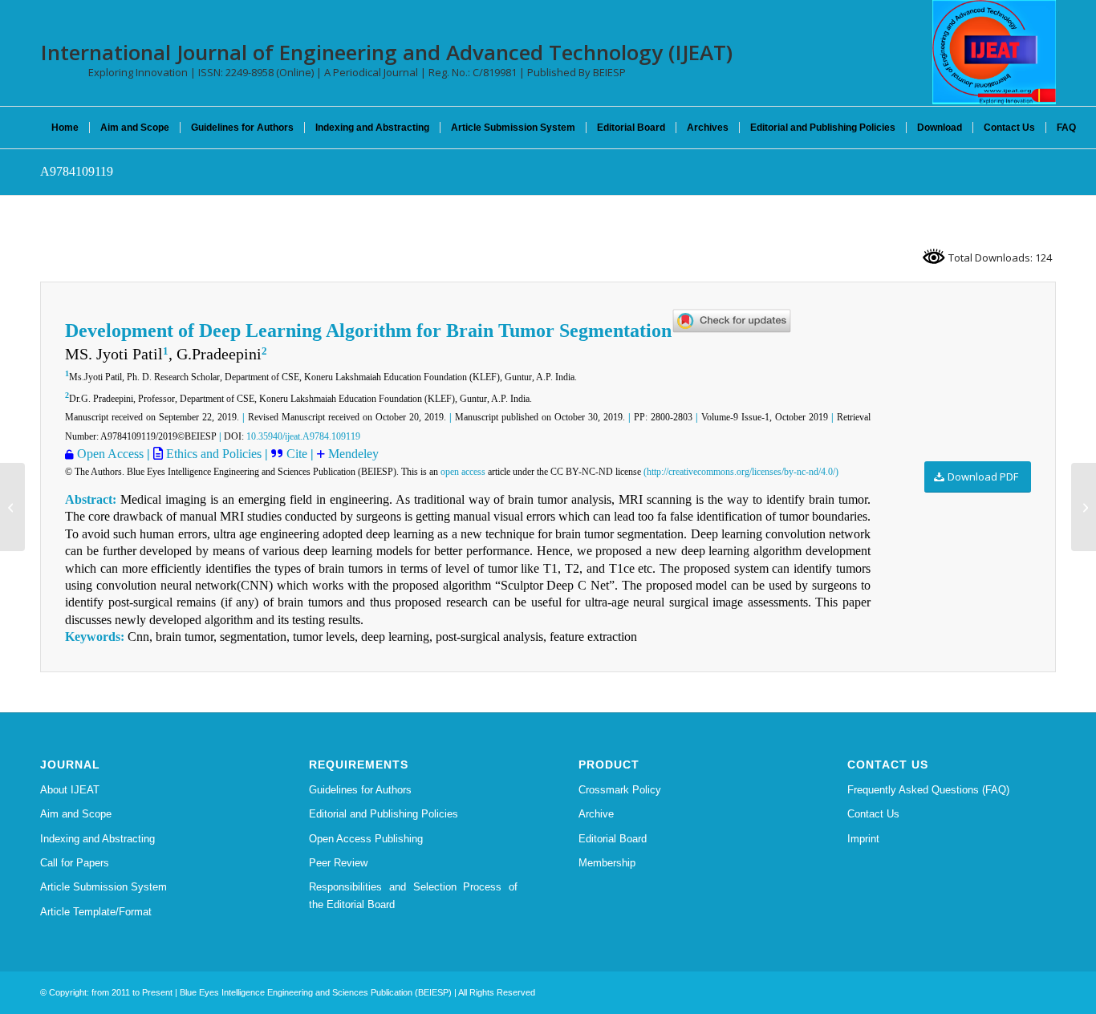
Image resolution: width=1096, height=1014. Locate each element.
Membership (606, 863)
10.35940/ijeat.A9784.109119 (303, 436)
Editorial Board (612, 839)
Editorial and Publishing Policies (383, 814)
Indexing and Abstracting (97, 839)
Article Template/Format (96, 912)
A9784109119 (76, 171)
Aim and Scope (76, 814)
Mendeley (353, 453)
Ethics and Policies (212, 453)
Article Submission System (103, 887)
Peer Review (338, 863)
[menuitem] (65, 127)
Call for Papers (74, 863)
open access (462, 471)
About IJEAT (69, 790)
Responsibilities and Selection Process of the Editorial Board (413, 895)
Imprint (863, 839)
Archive (596, 814)
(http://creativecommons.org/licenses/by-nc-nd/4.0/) (740, 471)
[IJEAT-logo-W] (994, 52)
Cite (298, 453)
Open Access (110, 453)
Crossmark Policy (619, 790)
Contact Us (873, 814)
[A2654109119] (12, 507)
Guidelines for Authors (360, 790)
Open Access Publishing (366, 839)
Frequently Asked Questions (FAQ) (928, 790)
